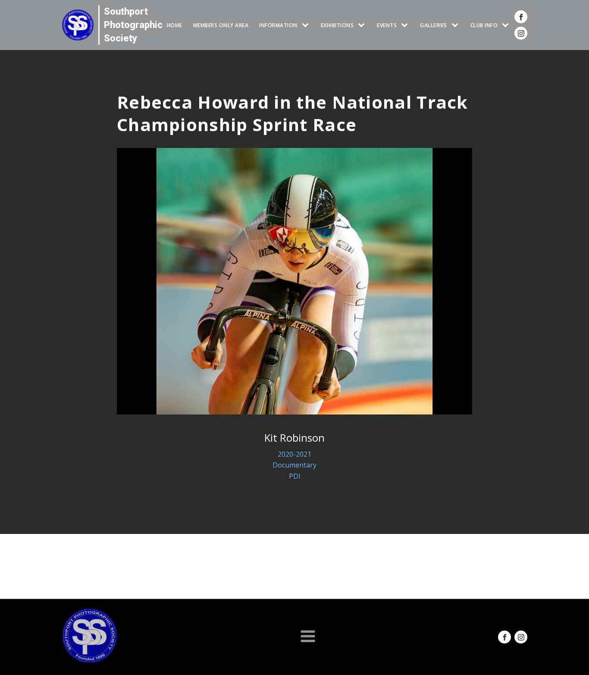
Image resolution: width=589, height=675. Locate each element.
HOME (174, 25)
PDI (295, 476)
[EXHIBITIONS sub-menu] (363, 25)
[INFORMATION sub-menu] (307, 25)
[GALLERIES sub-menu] (456, 25)
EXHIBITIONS (337, 25)
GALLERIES (433, 25)
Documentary (294, 465)
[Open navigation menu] (308, 637)
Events (387, 25)
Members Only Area (221, 25)
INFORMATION (278, 25)
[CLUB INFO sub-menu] (507, 25)
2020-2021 (294, 454)
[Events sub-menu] (406, 25)
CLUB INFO (484, 25)
